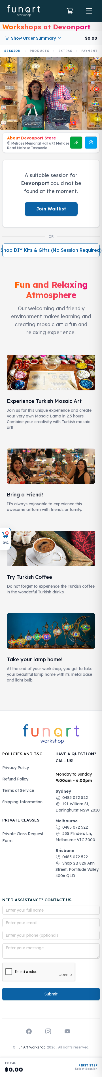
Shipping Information (22, 801)
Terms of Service (18, 790)
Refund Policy (15, 779)
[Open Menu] (89, 11)
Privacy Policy (15, 767)
